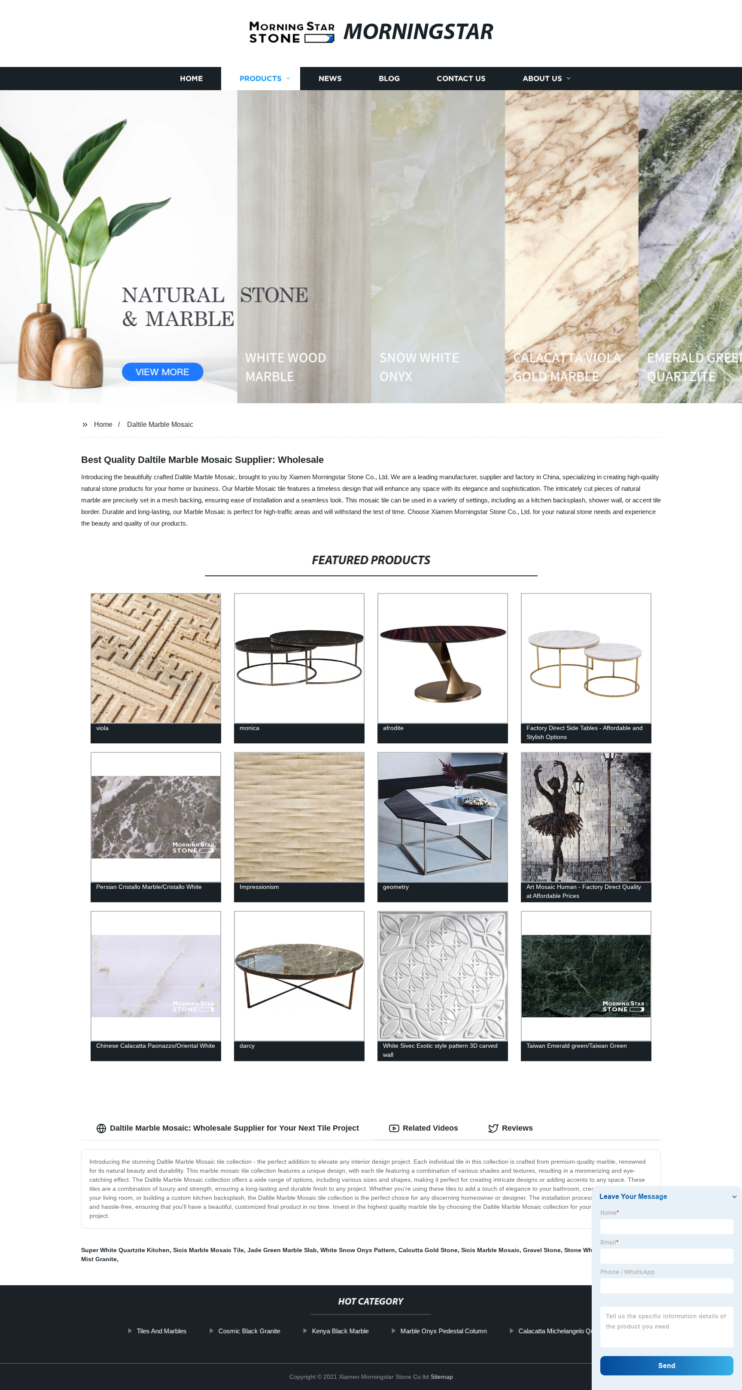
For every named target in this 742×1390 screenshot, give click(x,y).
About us (542, 78)
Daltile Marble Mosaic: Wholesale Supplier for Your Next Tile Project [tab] (234, 1128)
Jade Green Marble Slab (282, 1250)
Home (191, 78)
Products (261, 78)
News (330, 78)
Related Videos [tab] (430, 1128)
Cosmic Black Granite (249, 1331)
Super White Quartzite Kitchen (125, 1250)
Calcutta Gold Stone (428, 1250)
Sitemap (442, 1376)
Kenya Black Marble (340, 1331)
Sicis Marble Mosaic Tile (208, 1250)
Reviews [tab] (517, 1128)
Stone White (582, 1250)
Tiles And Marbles (162, 1331)
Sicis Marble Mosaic (490, 1250)
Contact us (461, 78)
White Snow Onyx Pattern (357, 1250)
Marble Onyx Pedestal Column (444, 1331)
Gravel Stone (542, 1250)
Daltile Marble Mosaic (160, 424)
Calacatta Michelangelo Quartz (562, 1331)
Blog (389, 78)
